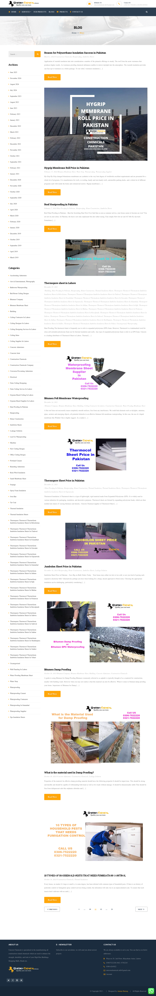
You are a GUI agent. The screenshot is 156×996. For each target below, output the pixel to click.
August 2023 (14, 102)
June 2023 (13, 108)
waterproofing (90, 172)
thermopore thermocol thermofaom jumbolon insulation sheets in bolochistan (24, 521)
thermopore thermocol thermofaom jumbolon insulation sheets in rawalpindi (71, 312)
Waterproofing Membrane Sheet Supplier (31, 927)
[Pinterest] (21, 980)
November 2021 (15, 150)
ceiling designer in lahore (19, 323)
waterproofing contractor (19, 699)
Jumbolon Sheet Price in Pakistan (63, 566)
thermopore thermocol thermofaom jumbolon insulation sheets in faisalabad (24, 538)
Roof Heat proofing (19, 930)
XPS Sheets (63, 919)
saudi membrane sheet (18, 478)
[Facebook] (13, 980)
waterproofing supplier (104, 172)
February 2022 (15, 138)
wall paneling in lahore (18, 669)
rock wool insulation (17, 472)
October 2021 (15, 156)
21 (112, 909)
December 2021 (15, 144)
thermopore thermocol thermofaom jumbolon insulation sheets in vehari (90, 323)
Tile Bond (125, 919)
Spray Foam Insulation (18, 490)
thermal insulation (95, 488)
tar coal (13, 502)
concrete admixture (103, 673)
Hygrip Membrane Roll (10, 919)
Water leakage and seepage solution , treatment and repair (67, 927)
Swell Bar (95, 919)
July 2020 (13, 203)
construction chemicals (63, 56)
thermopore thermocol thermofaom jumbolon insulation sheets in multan (23, 589)
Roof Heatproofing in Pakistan (61, 204)
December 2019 (15, 233)
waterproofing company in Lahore (100, 927)
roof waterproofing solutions (70, 934)
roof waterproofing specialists (38, 938)
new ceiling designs (17, 449)
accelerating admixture (18, 275)
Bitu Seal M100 (148, 919)
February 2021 (15, 168)
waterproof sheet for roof (114, 938)
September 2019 (15, 245)
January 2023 (14, 120)
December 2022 (15, 126)
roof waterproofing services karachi (117, 934)
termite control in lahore (122, 923)
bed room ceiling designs (19, 293)
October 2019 (15, 239)
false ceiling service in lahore (21, 389)
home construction (92, 208)
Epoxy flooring (70, 923)
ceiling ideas (14, 335)
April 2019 (14, 251)
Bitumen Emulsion (25, 919)
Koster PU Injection (84, 919)
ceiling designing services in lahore (23, 329)
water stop (80, 172)
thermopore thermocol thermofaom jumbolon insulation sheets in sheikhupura (84, 320)
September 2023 (15, 96)
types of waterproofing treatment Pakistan (100, 930)
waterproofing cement (18, 693)
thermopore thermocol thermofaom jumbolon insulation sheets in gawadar (100, 298)
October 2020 (15, 192)
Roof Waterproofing (123, 930)
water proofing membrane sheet (134, 406)
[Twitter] (8, 980)
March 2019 (14, 257)
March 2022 (14, 132)
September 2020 (15, 198)
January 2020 (14, 227)
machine (13, 443)
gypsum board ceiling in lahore (21, 395)
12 (101, 909)
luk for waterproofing (18, 437)
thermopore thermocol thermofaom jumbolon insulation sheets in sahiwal (76, 316)
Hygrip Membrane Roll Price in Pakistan (66, 167)
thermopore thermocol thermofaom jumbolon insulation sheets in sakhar (23, 631)
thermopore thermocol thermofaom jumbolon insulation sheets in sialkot (23, 647)
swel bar (13, 496)
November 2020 (15, 186)
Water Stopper (105, 919)
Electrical (13, 377)
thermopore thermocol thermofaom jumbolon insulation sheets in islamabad (111, 301)
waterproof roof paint (139, 934)
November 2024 (15, 78)
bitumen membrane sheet (67, 172)
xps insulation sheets (17, 717)
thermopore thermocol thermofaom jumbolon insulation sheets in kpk (113, 305)
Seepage (13, 484)
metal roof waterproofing (78, 938)
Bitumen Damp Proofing (57, 669)
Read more (52, 77)
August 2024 (14, 84)
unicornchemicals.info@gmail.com (104, 5)
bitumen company (51, 406)
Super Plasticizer (136, 919)
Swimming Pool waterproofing (73, 930)
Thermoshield (116, 919)
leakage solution (101, 570)
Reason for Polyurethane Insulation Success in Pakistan (75, 52)
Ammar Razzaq (122, 991)
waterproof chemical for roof (59, 938)
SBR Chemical (38, 919)
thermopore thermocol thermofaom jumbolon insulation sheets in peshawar (115, 309)
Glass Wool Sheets (51, 919)
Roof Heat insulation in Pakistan (124, 927)
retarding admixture (17, 466)
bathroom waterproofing (18, 287)
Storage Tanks (56, 930)
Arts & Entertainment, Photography (22, 281)
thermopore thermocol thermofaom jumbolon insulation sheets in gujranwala (24, 555)
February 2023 (15, 114)
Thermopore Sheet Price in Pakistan (64, 480)
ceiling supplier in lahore (19, 341)
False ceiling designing (18, 383)
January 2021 (14, 174)
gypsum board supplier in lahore (22, 401)
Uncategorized (122, 323)
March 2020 (14, 215)
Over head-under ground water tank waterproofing (94, 923)
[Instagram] (17, 980)
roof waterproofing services (140, 930)
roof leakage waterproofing (49, 934)
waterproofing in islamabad (19, 705)
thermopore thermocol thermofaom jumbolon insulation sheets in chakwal (94, 294)
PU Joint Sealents (58, 923)
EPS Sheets (72, 919)
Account (109, 974)
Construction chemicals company (22, 365)
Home (74, 32)
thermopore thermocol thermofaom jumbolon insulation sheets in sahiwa (23, 614)
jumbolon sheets (88, 56)
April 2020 (14, 209)
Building (48, 290)
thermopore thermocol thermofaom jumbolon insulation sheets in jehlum (23, 572)
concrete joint (15, 353)
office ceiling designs (18, 455)
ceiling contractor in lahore (94, 406)
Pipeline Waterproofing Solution (39, 930)
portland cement (16, 460)
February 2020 (15, 221)
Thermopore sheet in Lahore (60, 283)
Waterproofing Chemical (140, 923)
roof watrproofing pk (19, 938)
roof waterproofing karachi (29, 934)
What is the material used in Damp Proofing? (69, 772)
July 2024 (13, 90)
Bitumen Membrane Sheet (11, 923)
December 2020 (15, 180)
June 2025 (13, 72)
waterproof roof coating (96, 938)
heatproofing (77, 56)
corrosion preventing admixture (21, 371)
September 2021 (15, 162)
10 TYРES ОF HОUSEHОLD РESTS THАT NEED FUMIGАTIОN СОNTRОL (85, 875)
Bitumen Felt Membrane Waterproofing (66, 398)
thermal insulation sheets (104, 290)
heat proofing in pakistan (66, 208)
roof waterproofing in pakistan (93, 934)
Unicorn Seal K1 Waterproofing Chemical (36, 923)
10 (90, 909)
